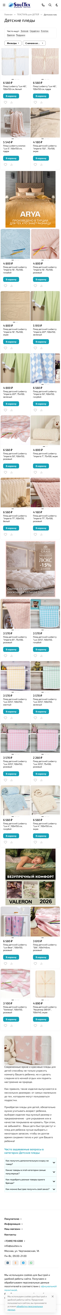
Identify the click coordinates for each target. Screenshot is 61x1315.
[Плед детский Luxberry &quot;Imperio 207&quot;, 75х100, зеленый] (15, 368)
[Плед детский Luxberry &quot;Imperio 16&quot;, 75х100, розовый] (45, 244)
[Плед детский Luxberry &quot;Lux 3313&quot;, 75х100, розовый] (45, 738)
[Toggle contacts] (43, 5)
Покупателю (11, 1219)
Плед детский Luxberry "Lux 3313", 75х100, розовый (44, 764)
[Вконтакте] (7, 1262)
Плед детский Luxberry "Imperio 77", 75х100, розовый (44, 518)
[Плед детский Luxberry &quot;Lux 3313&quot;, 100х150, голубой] (45, 614)
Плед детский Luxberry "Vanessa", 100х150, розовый (15, 1010)
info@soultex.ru (13, 1245)
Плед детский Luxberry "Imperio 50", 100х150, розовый (15, 456)
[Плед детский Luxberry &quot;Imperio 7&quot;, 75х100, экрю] (45, 430)
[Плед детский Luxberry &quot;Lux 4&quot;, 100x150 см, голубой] (15, 800)
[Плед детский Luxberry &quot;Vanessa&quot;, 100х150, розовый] (15, 984)
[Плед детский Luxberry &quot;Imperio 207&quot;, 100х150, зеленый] (45, 306)
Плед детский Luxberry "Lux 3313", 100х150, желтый (15, 702)
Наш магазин (12, 1229)
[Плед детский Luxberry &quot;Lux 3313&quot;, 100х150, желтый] (15, 676)
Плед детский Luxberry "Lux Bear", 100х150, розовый (15, 947)
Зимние (24, 31)
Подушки (20, 35)
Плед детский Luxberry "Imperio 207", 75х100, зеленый (15, 394)
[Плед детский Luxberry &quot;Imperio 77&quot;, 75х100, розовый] (45, 493)
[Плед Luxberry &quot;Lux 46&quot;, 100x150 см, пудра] (45, 63)
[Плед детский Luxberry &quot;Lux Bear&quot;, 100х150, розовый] (15, 922)
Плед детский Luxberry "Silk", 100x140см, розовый (44, 947)
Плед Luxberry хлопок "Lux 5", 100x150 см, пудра (14, 148)
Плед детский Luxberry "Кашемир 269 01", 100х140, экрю (44, 1010)
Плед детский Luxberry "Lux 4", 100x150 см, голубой (15, 826)
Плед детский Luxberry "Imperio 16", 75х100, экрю (15, 332)
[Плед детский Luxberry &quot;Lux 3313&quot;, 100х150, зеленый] (45, 676)
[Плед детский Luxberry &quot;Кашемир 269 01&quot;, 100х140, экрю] (45, 984)
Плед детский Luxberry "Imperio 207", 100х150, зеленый (44, 332)
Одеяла (11, 35)
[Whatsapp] (31, 1262)
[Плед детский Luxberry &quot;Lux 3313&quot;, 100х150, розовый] (15, 738)
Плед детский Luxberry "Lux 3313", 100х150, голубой (44, 639)
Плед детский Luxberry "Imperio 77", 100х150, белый (15, 518)
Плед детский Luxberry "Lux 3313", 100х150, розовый (15, 764)
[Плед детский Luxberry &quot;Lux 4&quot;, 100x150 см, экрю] (45, 800)
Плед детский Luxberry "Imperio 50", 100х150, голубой (44, 394)
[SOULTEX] (19, 4)
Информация (12, 1224)
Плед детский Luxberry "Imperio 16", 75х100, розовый (44, 270)
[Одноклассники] (15, 1262)
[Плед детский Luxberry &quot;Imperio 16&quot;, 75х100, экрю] (15, 306)
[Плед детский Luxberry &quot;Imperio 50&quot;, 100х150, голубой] (45, 368)
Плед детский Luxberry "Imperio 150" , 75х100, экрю (44, 148)
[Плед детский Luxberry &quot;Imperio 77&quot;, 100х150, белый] (15, 493)
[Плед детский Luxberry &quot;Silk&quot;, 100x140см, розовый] (45, 922)
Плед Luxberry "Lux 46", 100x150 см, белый (15, 87)
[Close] (52, 1296)
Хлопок (44, 31)
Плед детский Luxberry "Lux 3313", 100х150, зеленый (44, 702)
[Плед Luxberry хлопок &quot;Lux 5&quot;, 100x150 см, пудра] (15, 123)
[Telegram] (23, 1262)
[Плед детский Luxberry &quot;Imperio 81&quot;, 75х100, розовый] (15, 614)
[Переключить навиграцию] (4, 5)
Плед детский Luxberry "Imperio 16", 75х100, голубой (15, 270)
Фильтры (12, 43)
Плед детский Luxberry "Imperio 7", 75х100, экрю (45, 455)
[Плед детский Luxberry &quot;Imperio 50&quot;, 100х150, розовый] (15, 430)
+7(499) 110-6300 (13, 1240)
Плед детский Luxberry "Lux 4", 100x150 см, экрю (44, 826)
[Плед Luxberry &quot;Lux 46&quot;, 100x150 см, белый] (15, 63)
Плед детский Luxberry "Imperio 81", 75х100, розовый (15, 639)
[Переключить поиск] (50, 5)
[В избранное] (5, 102)
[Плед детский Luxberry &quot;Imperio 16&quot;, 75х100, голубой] (15, 244)
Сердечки (35, 31)
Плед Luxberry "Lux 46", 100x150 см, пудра (44, 87)
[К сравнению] (11, 102)
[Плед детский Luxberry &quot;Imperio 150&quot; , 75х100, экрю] (45, 123)
